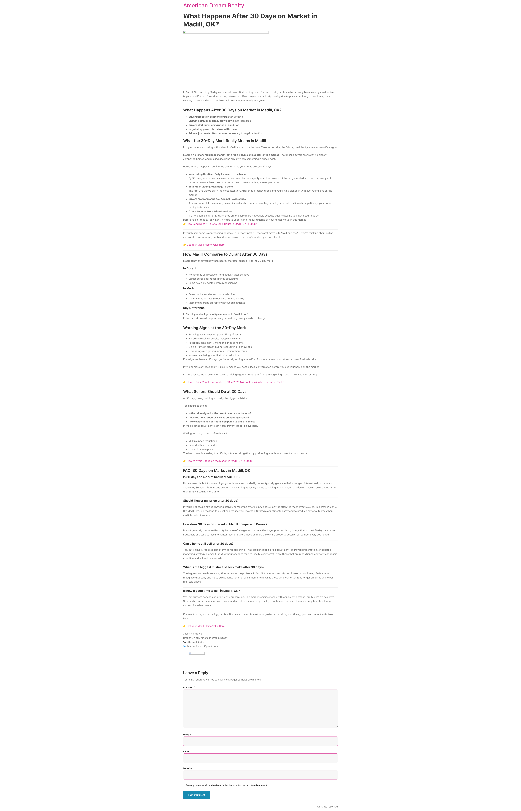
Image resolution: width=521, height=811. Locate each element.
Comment (189, 687)
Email (187, 751)
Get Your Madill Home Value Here (206, 244)
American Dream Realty (213, 5)
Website (187, 768)
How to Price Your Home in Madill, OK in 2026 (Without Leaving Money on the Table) (235, 382)
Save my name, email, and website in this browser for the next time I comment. (227, 785)
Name (187, 734)
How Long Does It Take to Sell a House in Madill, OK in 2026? (222, 223)
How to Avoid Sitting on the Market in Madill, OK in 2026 (219, 460)
